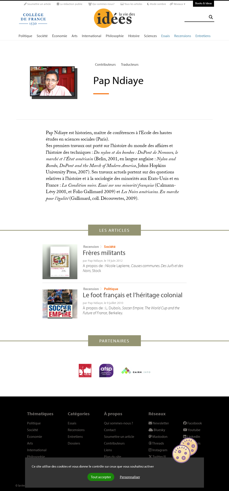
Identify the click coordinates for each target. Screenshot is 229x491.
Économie (59, 36)
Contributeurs (105, 64)
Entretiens (202, 36)
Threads (158, 443)
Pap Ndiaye (95, 261)
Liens (108, 450)
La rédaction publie (70, 4)
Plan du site (112, 456)
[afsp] (106, 370)
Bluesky (159, 430)
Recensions (182, 36)
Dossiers (74, 443)
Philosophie (115, 36)
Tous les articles (133, 4)
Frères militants (104, 252)
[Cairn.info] (135, 370)
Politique (25, 36)
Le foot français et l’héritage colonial (132, 295)
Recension (91, 246)
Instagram (159, 450)
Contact (110, 430)
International (91, 36)
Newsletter (160, 423)
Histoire (134, 36)
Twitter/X (159, 456)
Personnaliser (130, 477)
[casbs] (85, 370)
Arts (74, 36)
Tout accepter (101, 477)
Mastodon (160, 436)
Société (42, 36)
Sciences (150, 36)
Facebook (194, 423)
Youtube (193, 430)
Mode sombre (157, 4)
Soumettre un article (39, 4)
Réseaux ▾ (179, 4)
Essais (165, 36)
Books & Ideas (203, 3)
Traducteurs (129, 64)
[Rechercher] (211, 17)
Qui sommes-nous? (103, 4)
